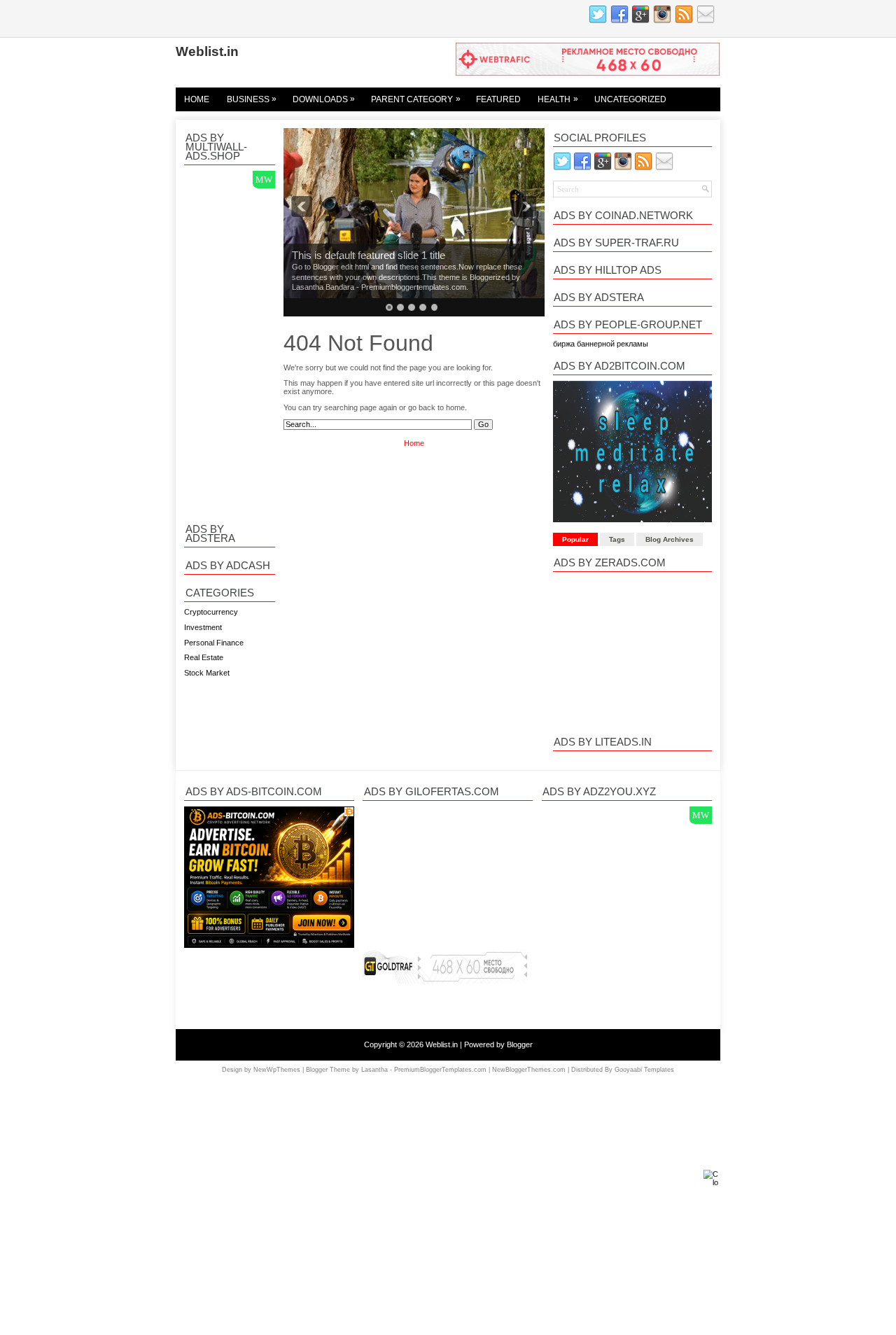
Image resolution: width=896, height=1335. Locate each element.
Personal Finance (214, 642)
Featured (498, 99)
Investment (203, 627)
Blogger (520, 1044)
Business (252, 99)
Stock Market (207, 673)
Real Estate (203, 657)
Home (196, 99)
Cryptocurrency (211, 612)
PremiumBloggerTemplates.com (440, 1069)
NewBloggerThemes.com (529, 1069)
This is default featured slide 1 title (368, 255)
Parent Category (416, 99)
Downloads (324, 99)
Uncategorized (630, 99)
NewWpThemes (276, 1069)
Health (558, 99)
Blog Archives (669, 539)
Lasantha (374, 1069)
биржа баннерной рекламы (600, 344)
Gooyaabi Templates (644, 1069)
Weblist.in (207, 51)
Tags (617, 539)
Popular (575, 539)
